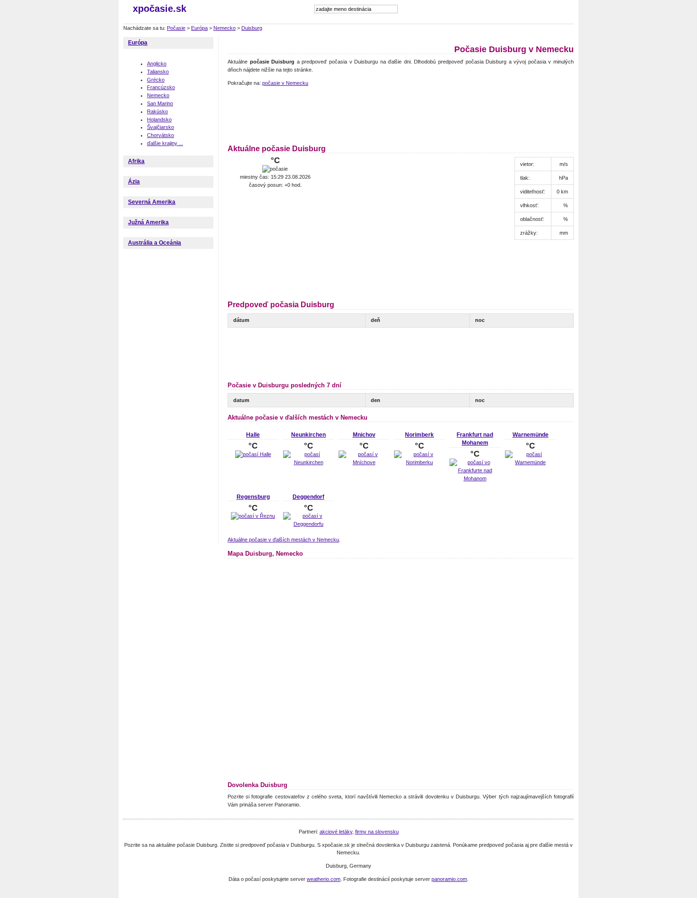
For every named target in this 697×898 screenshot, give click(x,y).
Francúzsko (161, 87)
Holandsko (159, 119)
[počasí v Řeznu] (253, 516)
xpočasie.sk (159, 8)
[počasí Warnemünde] (530, 462)
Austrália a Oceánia (154, 242)
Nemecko (224, 28)
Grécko (156, 79)
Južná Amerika (148, 222)
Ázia (134, 181)
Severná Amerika (151, 202)
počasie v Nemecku (285, 83)
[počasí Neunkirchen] (308, 462)
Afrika (136, 161)
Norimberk (419, 434)
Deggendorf (308, 497)
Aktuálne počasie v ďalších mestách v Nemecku (283, 539)
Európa (199, 28)
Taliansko (158, 71)
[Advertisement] (400, 113)
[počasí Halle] (253, 454)
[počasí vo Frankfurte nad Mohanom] (474, 478)
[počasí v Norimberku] (419, 462)
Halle (253, 434)
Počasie (176, 28)
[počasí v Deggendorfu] (308, 524)
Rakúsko (157, 111)
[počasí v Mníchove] (364, 462)
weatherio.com (323, 879)
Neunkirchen (308, 434)
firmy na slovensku (377, 831)
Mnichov (364, 434)
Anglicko (156, 63)
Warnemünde (531, 434)
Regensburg (253, 497)
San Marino (160, 103)
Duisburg (251, 28)
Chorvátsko (160, 135)
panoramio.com (449, 879)
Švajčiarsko (160, 127)
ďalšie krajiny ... (165, 143)
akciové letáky (336, 831)
